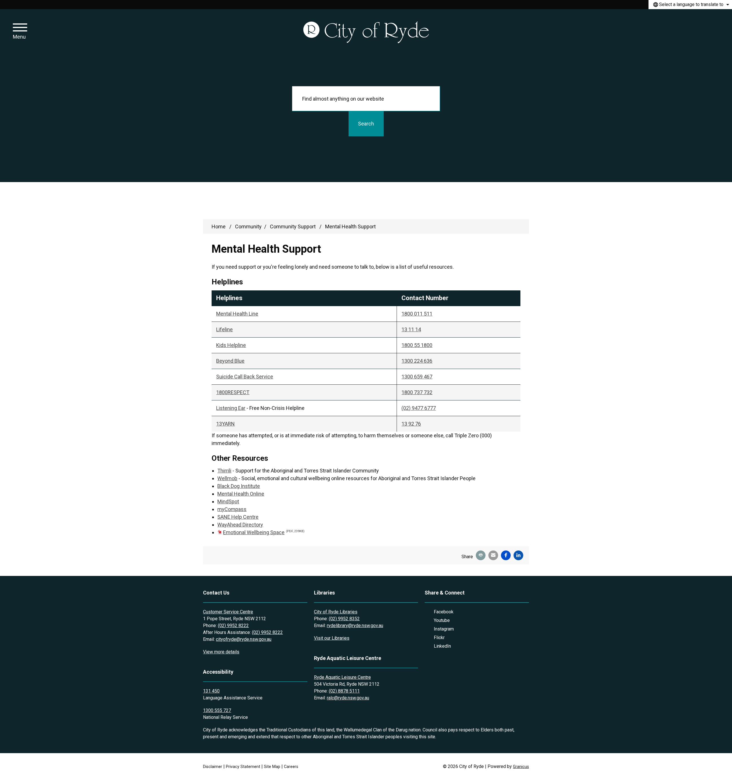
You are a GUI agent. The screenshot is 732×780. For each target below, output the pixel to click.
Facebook (443, 612)
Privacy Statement (243, 766)
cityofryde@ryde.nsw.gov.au (243, 639)
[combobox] (690, 4)
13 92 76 (411, 424)
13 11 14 (411, 329)
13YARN (225, 424)
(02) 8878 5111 (344, 691)
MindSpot (228, 501)
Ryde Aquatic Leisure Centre (342, 677)
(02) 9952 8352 (344, 618)
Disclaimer (212, 766)
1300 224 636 (416, 361)
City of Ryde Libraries (335, 612)
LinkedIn (442, 646)
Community (248, 227)
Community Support (293, 227)
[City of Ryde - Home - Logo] (366, 32)
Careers (291, 766)
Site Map (272, 766)
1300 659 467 (416, 377)
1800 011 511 (416, 314)
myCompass (231, 509)
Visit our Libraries (331, 638)
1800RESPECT (232, 392)
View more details (221, 652)
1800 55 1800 (416, 345)
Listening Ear (230, 408)
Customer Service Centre (228, 612)
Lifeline (224, 329)
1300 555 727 (217, 710)
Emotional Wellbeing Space (264, 532)
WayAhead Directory (240, 525)
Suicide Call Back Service (244, 377)
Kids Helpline (231, 345)
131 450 (211, 691)
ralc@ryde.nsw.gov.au (348, 698)
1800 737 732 (416, 392)
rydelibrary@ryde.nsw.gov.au (355, 625)
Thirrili (224, 471)
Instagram (444, 629)
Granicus (521, 766)
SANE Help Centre (237, 517)
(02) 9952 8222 (233, 625)
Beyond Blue (230, 361)
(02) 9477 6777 (418, 408)
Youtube (442, 620)
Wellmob (227, 478)
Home (219, 227)
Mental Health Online (240, 494)
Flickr (439, 637)
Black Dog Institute (238, 486)
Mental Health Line (237, 314)
